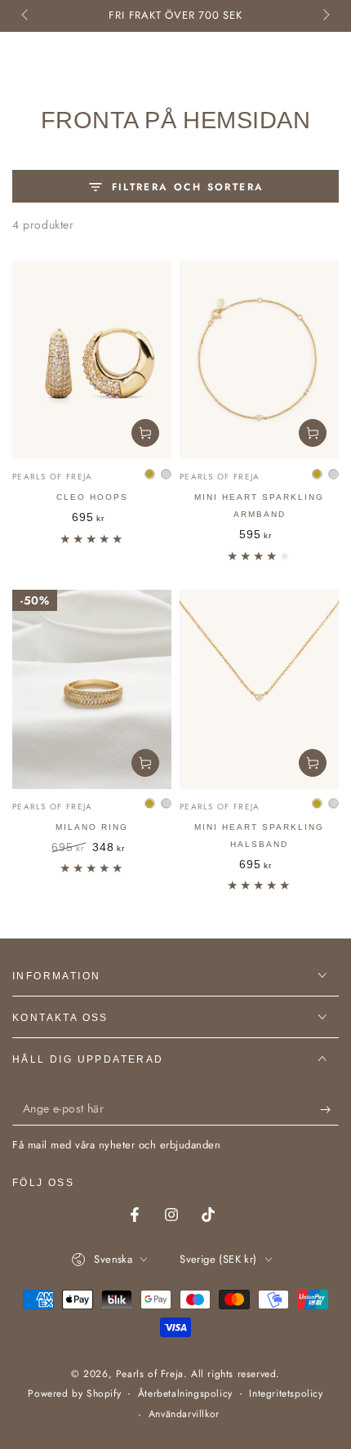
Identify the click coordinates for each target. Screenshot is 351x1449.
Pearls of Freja (150, 1374)
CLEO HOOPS (92, 497)
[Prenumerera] (329, 1109)
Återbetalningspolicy (185, 1394)
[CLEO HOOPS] (91, 360)
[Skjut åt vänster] (26, 16)
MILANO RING (92, 827)
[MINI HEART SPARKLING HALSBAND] (259, 689)
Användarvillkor (184, 1414)
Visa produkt (145, 433)
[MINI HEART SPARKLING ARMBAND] (259, 360)
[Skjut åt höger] (325, 16)
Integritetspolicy (285, 1394)
